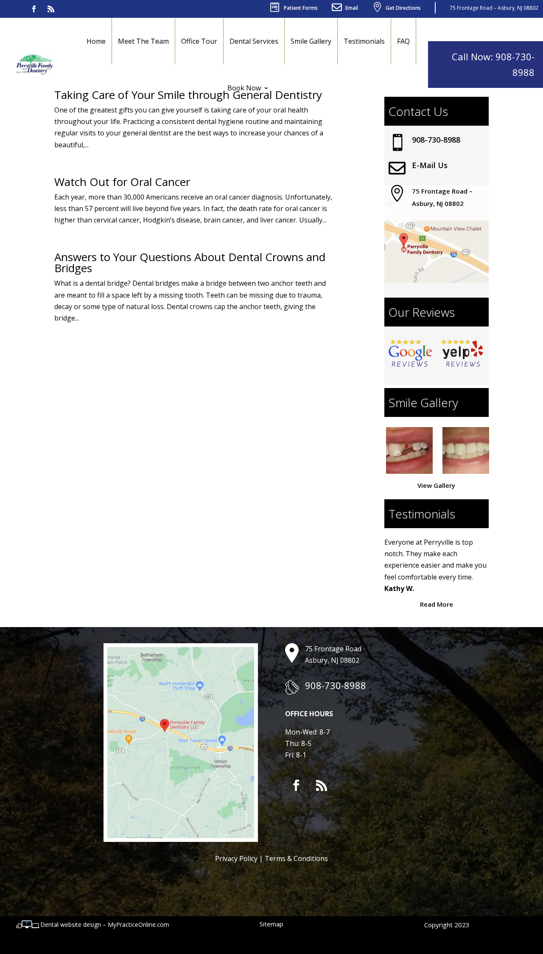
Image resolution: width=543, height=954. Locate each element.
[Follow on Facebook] (34, 9)
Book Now (244, 88)
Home (96, 41)
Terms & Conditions (296, 858)
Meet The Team (143, 41)
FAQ (403, 41)
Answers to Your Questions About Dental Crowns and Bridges (189, 262)
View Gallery (436, 485)
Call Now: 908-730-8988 (493, 64)
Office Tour (199, 41)
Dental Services (254, 41)
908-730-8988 (436, 140)
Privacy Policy (236, 858)
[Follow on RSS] (51, 9)
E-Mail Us (430, 165)
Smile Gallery (311, 41)
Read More (436, 604)
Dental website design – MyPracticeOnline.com (104, 924)
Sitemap (271, 924)
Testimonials (364, 41)
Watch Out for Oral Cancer (122, 181)
